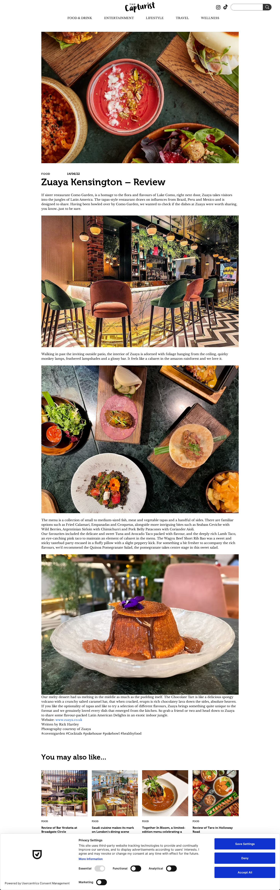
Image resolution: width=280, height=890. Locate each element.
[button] (76, 18)
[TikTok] (225, 7)
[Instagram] (218, 7)
